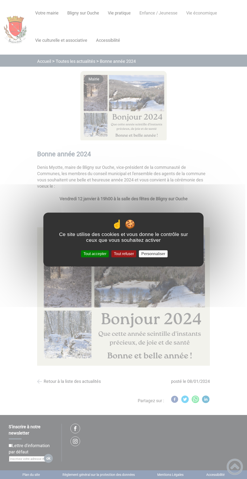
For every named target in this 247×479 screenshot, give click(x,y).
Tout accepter (94, 254)
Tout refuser (124, 254)
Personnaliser (153, 254)
